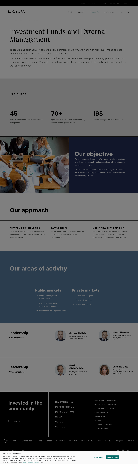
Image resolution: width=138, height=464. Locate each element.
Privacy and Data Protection (31, 462)
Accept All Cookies (112, 457)
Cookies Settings (98, 457)
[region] (69, 457)
